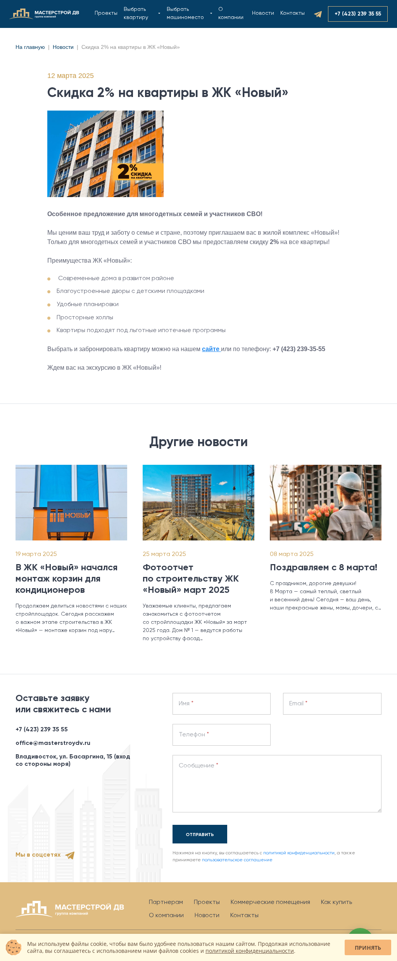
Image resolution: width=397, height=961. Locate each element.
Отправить (200, 835)
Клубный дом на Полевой (166, 14)
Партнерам (166, 902)
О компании (166, 916)
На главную (30, 47)
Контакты (292, 13)
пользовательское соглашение (237, 860)
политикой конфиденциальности (299, 853)
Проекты (106, 13)
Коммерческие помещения (270, 902)
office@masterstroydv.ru (53, 743)
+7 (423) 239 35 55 (42, 730)
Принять (368, 947)
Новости (263, 13)
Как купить (336, 902)
